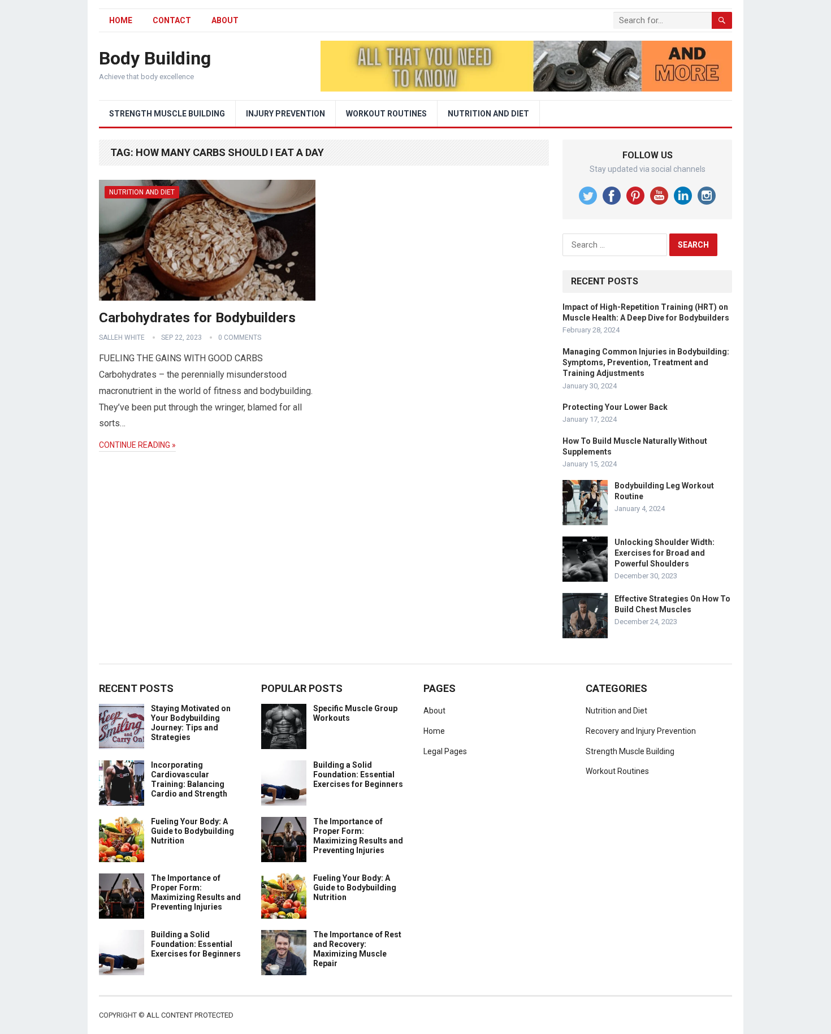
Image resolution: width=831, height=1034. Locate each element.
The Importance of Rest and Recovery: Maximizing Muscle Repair (357, 948)
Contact (172, 20)
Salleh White (122, 337)
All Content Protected (189, 1015)
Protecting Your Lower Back (615, 407)
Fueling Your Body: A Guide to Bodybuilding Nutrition (192, 831)
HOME (120, 20)
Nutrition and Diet (488, 113)
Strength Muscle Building (167, 113)
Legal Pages (445, 751)
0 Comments (239, 337)
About (225, 20)
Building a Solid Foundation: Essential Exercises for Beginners (196, 944)
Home (434, 731)
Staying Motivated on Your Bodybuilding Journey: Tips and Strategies (191, 722)
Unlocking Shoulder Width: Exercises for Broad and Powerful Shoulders (664, 553)
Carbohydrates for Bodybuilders (197, 318)
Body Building (155, 58)
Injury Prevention (285, 113)
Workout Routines (386, 113)
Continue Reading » (137, 444)
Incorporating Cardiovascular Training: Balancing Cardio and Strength (189, 779)
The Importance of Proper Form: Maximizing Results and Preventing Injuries (196, 892)
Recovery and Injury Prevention (641, 731)
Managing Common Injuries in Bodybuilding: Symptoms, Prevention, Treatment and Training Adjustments (645, 362)
